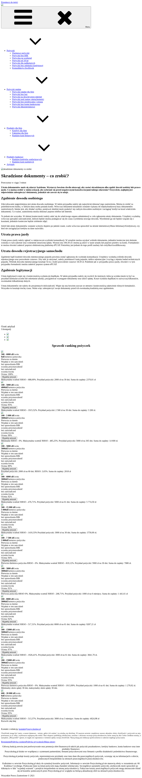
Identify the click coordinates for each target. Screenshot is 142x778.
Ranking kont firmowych (23, 135)
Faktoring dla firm (20, 133)
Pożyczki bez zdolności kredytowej (27, 65)
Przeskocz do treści (9, 2)
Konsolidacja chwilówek (23, 68)
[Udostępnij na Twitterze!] (8, 337)
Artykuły (11, 164)
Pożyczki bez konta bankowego (26, 104)
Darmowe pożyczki (20, 53)
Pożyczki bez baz (19, 94)
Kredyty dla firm (19, 130)
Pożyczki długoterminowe (23, 107)
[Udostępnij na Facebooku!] (8, 334)
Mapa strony (49, 742)
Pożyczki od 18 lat (20, 60)
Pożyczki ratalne (14, 89)
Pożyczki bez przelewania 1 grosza (27, 102)
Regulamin (6, 742)
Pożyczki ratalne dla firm (23, 92)
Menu (87, 27)
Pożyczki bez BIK (20, 55)
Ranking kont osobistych (23, 162)
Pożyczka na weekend (22, 58)
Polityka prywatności (35, 742)
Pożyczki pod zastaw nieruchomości (28, 99)
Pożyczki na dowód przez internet (27, 97)
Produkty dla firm (14, 128)
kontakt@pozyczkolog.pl (30, 729)
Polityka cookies (18, 742)
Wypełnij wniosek (9, 377)
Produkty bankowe (15, 157)
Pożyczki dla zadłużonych (23, 63)
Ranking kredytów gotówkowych (27, 159)
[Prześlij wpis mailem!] (8, 340)
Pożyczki (11, 50)
